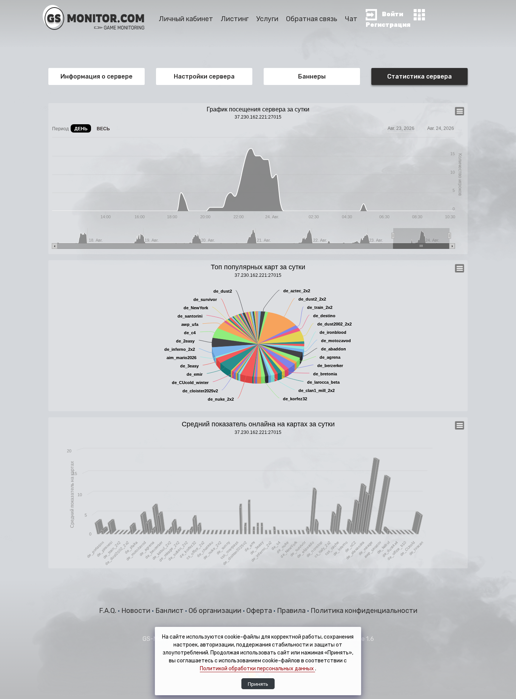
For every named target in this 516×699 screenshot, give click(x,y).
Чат (351, 19)
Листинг (235, 19)
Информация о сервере (96, 76)
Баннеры (312, 76)
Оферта (259, 610)
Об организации (215, 610)
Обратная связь (311, 19)
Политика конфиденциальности (364, 610)
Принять (258, 684)
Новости (136, 610)
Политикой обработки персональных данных (257, 668)
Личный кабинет (186, 19)
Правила (292, 610)
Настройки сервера (204, 76)
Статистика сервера (419, 76)
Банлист (170, 610)
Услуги (267, 19)
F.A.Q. (108, 610)
